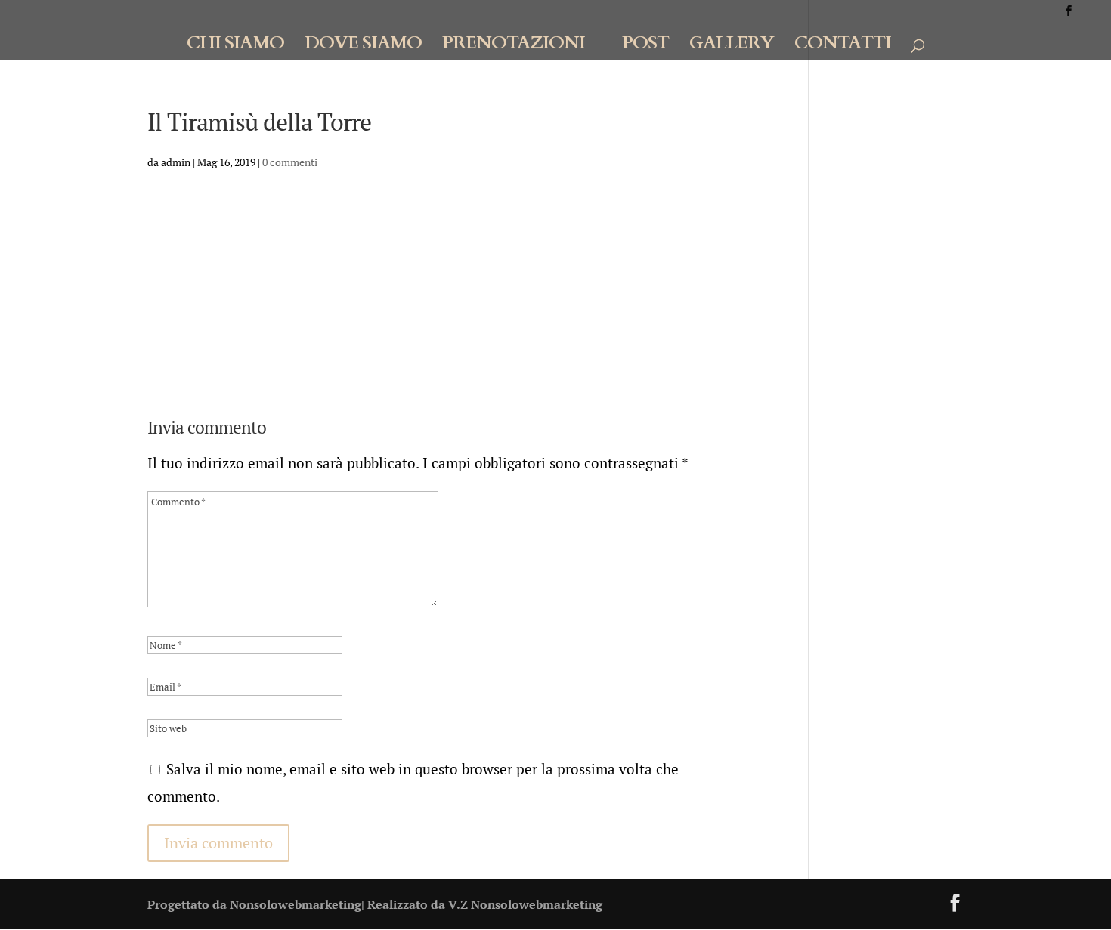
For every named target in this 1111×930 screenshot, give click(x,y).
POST (645, 46)
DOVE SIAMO (363, 46)
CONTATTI (842, 46)
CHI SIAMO (235, 46)
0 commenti (289, 162)
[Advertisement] (445, 300)
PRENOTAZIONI (513, 46)
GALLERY (731, 46)
